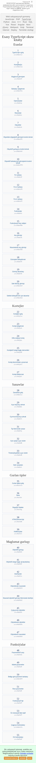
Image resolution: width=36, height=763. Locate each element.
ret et (29, 758)
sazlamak (23, 758)
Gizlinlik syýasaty (26, 753)
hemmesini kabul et (11, 758)
